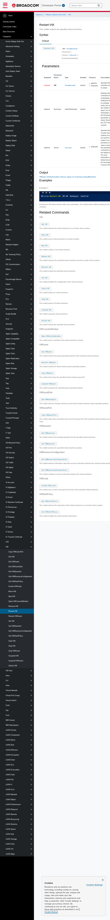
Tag (7, 383)
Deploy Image (11, 136)
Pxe (7, 299)
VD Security (10, 453)
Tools (8, 398)
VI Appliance (10, 487)
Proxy (8, 294)
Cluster (8, 96)
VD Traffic (10, 463)
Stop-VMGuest (14, 651)
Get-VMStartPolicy (15, 581)
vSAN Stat (10, 834)
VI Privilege (10, 512)
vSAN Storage (11, 839)
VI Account (10, 482)
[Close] (103, 880)
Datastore (9, 131)
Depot (8, 150)
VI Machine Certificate (14, 502)
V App (8, 428)
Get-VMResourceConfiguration (20, 576)
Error (7, 170)
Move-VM (12, 591)
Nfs (7, 250)
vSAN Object (11, 799)
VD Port (9, 448)
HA (7, 190)
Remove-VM (13, 606)
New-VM (11, 596)
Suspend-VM (13, 656)
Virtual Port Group (13, 695)
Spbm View (10, 373)
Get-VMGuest (13, 562)
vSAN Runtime (11, 824)
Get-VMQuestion (14, 572)
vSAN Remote (11, 814)
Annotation (10, 56)
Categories (7, 37)
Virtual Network (11, 690)
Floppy (8, 180)
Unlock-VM (12, 666)
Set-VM (11, 621)
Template (9, 393)
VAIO (8, 438)
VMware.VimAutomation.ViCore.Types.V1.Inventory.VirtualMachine (67, 177)
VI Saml (9, 527)
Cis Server (10, 86)
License (9, 230)
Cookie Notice (51, 912)
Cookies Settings (94, 885)
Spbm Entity (10, 344)
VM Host (9, 671)
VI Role (8, 522)
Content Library (11, 111)
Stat (7, 378)
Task (7, 388)
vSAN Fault (10, 775)
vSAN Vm (9, 849)
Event (8, 175)
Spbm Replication (12, 359)
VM (7, 547)
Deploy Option (11, 141)
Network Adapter (12, 245)
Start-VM (11, 641)
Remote (9, 304)
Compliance (10, 106)
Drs (7, 155)
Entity (8, 165)
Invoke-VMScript (14, 586)
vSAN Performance (13, 804)
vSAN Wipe (10, 854)
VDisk (8, 477)
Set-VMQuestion (14, 626)
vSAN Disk (10, 745)
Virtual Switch (11, 700)
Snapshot (9, 329)
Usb (7, 423)
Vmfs (8, 705)
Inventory (9, 205)
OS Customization (13, 264)
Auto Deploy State (13, 71)
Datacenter (10, 126)
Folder (8, 185)
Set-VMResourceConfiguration (20, 631)
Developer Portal (51, 5)
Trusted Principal (12, 418)
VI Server (9, 532)
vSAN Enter (10, 760)
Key (7, 215)
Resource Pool (11, 309)
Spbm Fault (10, 349)
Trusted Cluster (12, 413)
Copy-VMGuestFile (15, 552)
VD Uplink (9, 467)
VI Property (10, 517)
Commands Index (9, 27)
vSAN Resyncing (12, 819)
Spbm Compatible (12, 339)
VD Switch (10, 458)
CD (7, 81)
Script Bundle (11, 314)
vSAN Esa (10, 765)
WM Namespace (12, 725)
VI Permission (11, 507)
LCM (7, 225)
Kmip (8, 220)
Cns (7, 101)
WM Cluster (10, 720)
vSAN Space (11, 829)
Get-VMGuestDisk (15, 567)
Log (7, 235)
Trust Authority (11, 408)
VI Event (9, 497)
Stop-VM (11, 646)
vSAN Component (13, 735)
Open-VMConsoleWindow (18, 601)
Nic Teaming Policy (13, 254)
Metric (8, 240)
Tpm (7, 403)
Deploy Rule (10, 145)
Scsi (7, 319)
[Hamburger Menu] (5, 4)
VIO (7, 542)
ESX (7, 160)
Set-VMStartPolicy (15, 636)
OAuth (8, 259)
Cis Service (10, 91)
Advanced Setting (12, 46)
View (7, 685)
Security (9, 324)
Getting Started (9, 22)
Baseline (9, 76)
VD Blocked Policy (13, 443)
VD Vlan (9, 472)
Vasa (8, 676)
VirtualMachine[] (72, 49)
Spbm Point (10, 354)
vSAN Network (11, 794)
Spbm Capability (12, 334)
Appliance (9, 61)
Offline (8, 269)
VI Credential (11, 492)
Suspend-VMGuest (15, 661)
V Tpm (8, 433)
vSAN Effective (12, 750)
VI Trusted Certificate (14, 537)
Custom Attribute (12, 116)
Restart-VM (12, 611)
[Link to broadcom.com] (25, 5)
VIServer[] (72, 55)
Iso (7, 210)
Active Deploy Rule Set (15, 41)
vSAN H (9, 785)
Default (45, 41)
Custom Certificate (13, 121)
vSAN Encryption (12, 755)
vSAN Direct (10, 740)
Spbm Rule (10, 363)
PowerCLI (9, 289)
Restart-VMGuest (15, 616)
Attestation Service (13, 66)
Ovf (7, 274)
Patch (8, 284)
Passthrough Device (13, 279)
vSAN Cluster (11, 730)
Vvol (7, 715)
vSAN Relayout (12, 809)
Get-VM (11, 557)
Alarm (8, 51)
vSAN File (10, 780)
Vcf (7, 680)
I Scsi (8, 200)
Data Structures (9, 32)
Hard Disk (9, 195)
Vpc (7, 710)
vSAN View (10, 844)
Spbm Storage (11, 368)
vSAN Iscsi (10, 789)
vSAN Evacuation (12, 770)
